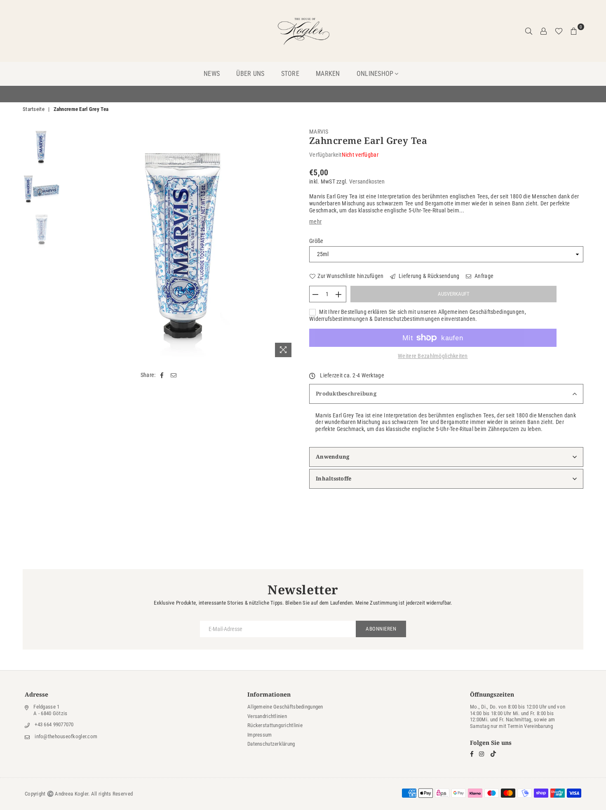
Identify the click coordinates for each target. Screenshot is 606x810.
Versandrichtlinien (267, 716)
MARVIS (319, 131)
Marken (328, 74)
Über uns (250, 74)
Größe (316, 241)
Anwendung (332, 456)
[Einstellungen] (543, 31)
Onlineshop (375, 74)
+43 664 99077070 (54, 724)
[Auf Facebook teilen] (162, 375)
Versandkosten (367, 181)
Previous (71, 245)
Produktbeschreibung (346, 393)
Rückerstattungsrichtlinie (275, 725)
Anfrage (483, 276)
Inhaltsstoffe (333, 478)
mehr (315, 221)
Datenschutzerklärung (271, 744)
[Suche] (528, 31)
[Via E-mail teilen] (174, 375)
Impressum (259, 735)
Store (290, 74)
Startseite (34, 109)
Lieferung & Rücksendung (428, 276)
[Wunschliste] (558, 31)
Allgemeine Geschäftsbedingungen (285, 707)
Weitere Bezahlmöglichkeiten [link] (433, 356)
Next (289, 245)
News (212, 74)
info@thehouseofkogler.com (66, 736)
